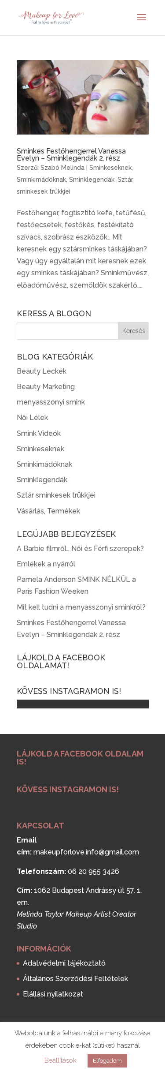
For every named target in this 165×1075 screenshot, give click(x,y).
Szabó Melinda (62, 167)
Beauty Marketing (46, 386)
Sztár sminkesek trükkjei (56, 495)
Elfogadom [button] (107, 1060)
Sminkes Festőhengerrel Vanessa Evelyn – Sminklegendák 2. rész (71, 154)
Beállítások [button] (60, 1060)
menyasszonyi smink (51, 402)
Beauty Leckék (41, 371)
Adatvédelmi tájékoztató (64, 963)
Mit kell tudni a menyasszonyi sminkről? (81, 607)
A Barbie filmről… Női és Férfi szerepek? (80, 548)
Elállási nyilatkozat (53, 994)
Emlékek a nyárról (46, 564)
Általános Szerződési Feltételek (75, 978)
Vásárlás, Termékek (48, 511)
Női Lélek (32, 417)
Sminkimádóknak (41, 179)
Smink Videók (39, 433)
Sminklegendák (91, 179)
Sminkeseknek (110, 167)
